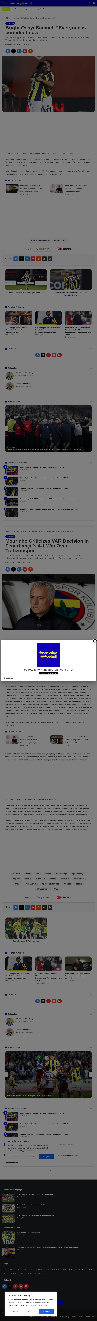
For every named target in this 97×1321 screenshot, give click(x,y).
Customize (16, 1311)
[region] (31, 1304)
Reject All (31, 1311)
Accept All (46, 1311)
